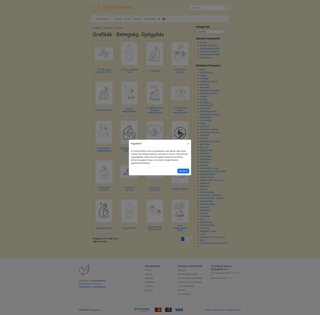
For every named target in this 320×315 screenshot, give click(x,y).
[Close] (188, 144)
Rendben (183, 171)
